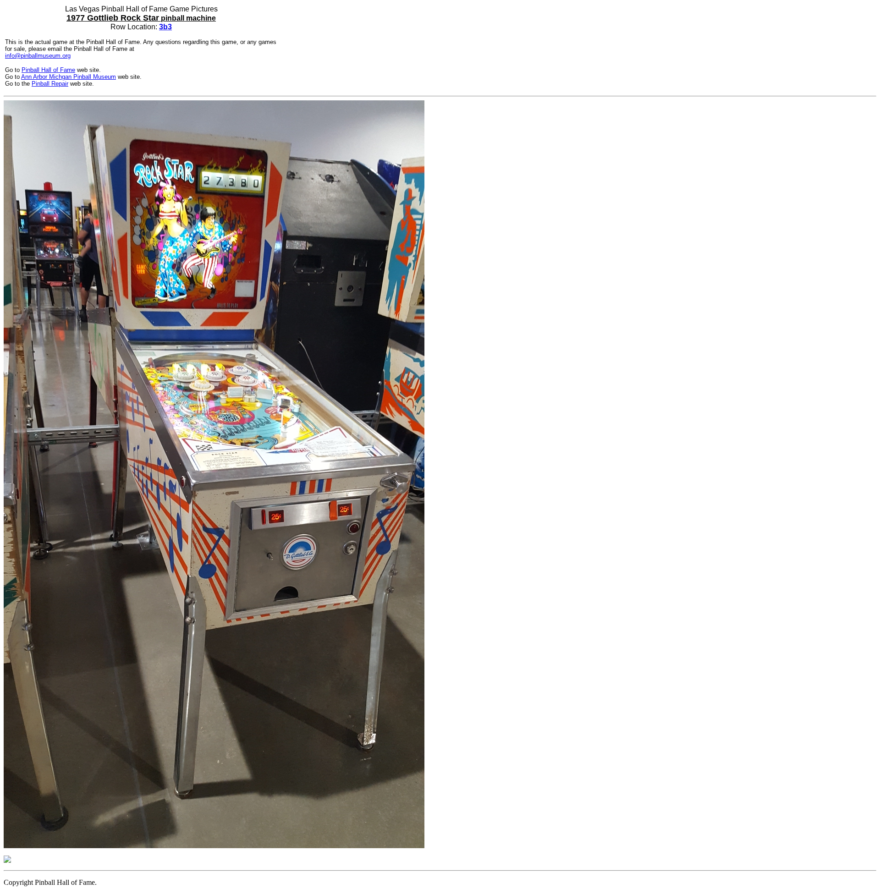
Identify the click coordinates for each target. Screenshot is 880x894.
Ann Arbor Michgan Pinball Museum (68, 76)
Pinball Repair (50, 83)
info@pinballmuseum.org (38, 55)
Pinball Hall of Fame (48, 69)
